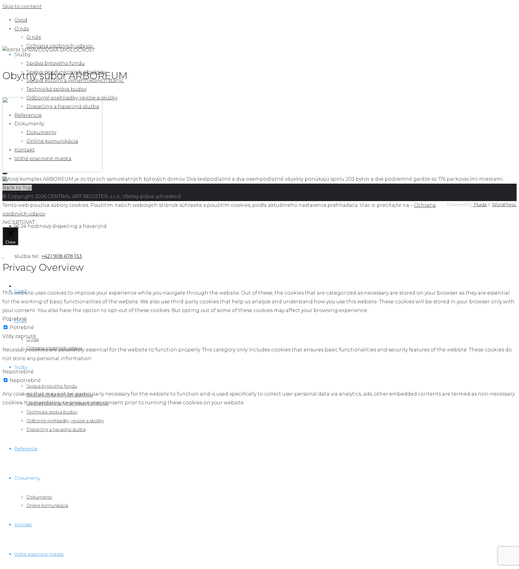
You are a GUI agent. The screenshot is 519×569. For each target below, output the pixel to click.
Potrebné (22, 327)
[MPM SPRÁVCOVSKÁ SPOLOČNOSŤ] (48, 191)
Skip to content (22, 6)
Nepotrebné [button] (18, 372)
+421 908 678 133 (61, 256)
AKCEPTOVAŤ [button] (18, 222)
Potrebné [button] (14, 319)
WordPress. (504, 204)
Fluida (480, 204)
